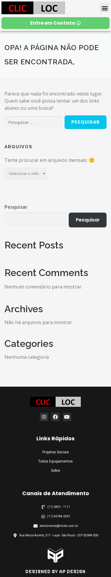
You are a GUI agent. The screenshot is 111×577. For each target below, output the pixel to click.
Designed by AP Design (55, 571)
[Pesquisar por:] (33, 122)
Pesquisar (16, 207)
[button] (105, 8)
